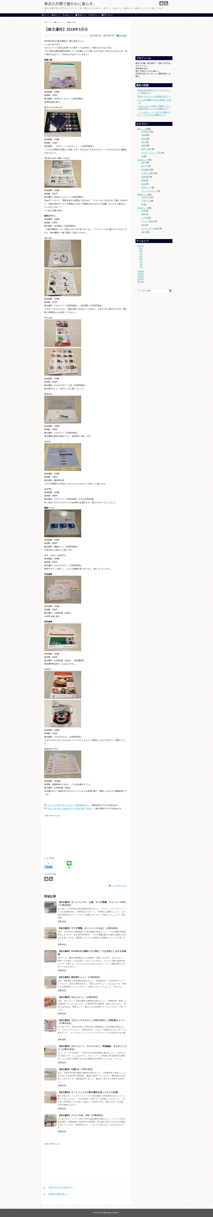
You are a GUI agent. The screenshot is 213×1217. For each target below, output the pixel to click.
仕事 (143, 211)
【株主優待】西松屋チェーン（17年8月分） (79, 977)
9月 (140, 249)
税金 (143, 184)
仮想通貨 (145, 177)
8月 (140, 251)
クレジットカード (149, 191)
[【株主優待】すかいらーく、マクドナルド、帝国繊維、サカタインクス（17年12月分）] (50, 1051)
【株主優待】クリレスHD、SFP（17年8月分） (81, 1115)
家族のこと (142, 195)
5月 (140, 259)
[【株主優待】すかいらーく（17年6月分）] (50, 1002)
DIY (143, 142)
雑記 (143, 232)
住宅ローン (146, 187)
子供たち (145, 201)
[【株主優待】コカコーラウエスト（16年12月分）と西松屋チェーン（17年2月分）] (50, 1025)
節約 (143, 162)
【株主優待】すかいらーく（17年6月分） (78, 997)
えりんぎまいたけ (119, 885)
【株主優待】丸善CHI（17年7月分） (76, 1069)
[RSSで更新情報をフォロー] (166, 3)
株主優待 (123, 36)
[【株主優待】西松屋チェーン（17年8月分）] (50, 982)
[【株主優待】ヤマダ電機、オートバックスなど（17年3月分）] (50, 933)
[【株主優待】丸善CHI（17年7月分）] (50, 1074)
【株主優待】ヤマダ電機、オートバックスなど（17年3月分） (88, 928)
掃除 (143, 146)
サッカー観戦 (147, 221)
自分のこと (142, 208)
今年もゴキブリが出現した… (61, 1187)
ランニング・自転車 (150, 228)
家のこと (141, 129)
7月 (140, 254)
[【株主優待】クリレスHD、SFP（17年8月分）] (50, 1120)
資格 (143, 214)
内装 (143, 139)
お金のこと (142, 160)
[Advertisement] (65, 834)
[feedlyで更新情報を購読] (161, 3)
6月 (140, 256)
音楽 (143, 225)
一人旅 (144, 218)
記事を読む (62, 921)
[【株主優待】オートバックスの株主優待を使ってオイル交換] (50, 1097)
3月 (140, 262)
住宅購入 (145, 132)
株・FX (144, 166)
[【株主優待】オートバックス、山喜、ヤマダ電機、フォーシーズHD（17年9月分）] (50, 907)
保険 (143, 180)
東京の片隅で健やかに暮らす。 (70, 4)
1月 (140, 267)
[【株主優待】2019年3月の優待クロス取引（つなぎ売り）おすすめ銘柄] (50, 956)
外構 (143, 135)
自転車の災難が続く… (58, 1194)
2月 (140, 264)
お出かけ (145, 197)
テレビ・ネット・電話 (151, 153)
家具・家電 (146, 149)
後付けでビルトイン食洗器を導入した (154, 96)
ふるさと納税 (147, 173)
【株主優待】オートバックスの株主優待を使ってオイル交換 (88, 1092)
